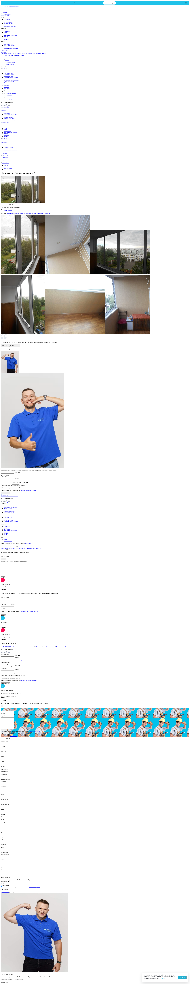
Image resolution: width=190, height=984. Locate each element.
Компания (6, 87)
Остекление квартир (9, 144)
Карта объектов (7, 33)
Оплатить (3, 559)
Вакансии (6, 39)
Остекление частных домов (11, 148)
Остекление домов (8, 46)
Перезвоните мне (5, 733)
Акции (4, 6)
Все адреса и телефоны (62, 646)
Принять (182, 977)
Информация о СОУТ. (36, 548)
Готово (2, 577)
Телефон (17, 478)
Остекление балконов (9, 45)
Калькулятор (5, 8)
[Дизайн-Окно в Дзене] (6, 106)
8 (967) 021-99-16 (13, 736)
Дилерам (6, 36)
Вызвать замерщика (28, 646)
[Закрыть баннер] (186, 3)
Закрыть (3, 627)
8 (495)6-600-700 (5, 892)
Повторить (3, 589)
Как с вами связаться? (6, 666)
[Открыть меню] (6, 67)
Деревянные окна (8, 22)
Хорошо (3, 697)
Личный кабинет (6, 14)
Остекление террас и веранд (11, 150)
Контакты (6, 37)
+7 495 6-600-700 (5, 496)
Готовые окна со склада (10, 26)
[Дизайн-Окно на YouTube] (9, 106)
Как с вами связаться (6, 475)
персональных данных (34, 731)
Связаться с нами (19, 55)
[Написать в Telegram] (2, 55)
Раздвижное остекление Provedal (15, 213)
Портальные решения (9, 24)
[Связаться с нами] (4, 67)
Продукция (6, 85)
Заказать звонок (17, 646)
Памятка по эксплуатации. (24, 548)
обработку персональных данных (28, 490)
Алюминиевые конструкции (11, 48)
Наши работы (4, 50)
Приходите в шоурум (13, 6)
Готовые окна (7, 19)
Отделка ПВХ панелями (43, 213)
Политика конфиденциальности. (9, 548)
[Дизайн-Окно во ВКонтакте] (2, 106)
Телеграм (38, 646)
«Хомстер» (28, 543)
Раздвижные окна (8, 23)
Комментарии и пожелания (21, 482)
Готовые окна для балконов (10, 20)
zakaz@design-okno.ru (48, 646)
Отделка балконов (8, 147)
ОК (2, 706)
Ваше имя (17, 472)
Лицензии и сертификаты (10, 35)
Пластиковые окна (8, 44)
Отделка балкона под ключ (30, 213)
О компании (7, 31)
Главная (4, 153)
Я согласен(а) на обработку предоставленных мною (21, 731)
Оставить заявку (5, 885)
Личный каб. (5, 163)
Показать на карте (7, 210)
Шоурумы (3, 52)
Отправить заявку (5, 662)
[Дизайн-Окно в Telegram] (4, 106)
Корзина (4, 12)
